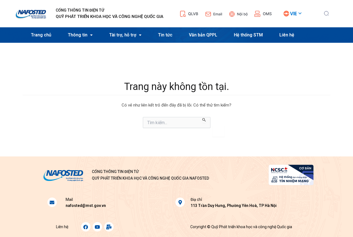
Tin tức (165, 35)
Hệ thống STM (248, 35)
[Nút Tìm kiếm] (204, 120)
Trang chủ (41, 35)
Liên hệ (286, 35)
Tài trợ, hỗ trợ (122, 35)
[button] (326, 13)
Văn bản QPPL (203, 35)
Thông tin (77, 35)
